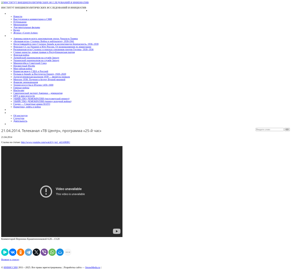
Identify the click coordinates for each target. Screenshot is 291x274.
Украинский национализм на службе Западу (36, 60)
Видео (16, 30)
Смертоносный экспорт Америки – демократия (37, 93)
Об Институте (14, 112)
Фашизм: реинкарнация (25, 82)
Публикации (20, 22)
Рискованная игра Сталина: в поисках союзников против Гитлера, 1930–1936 (53, 49)
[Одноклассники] (20, 252)
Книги (10, 35)
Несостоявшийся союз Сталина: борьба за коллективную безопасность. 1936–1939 (56, 44)
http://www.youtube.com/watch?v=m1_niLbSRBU (45, 142)
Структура (18, 118)
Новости (17, 16)
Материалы (13, 13)
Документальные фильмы (26, 27)
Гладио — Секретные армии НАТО (31, 104)
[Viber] (44, 252)
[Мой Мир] (60, 252)
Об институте (20, 115)
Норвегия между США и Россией (30, 71)
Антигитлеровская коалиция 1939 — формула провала (41, 76)
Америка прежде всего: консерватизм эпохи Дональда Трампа (45, 38)
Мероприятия (20, 24)
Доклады (11, 109)
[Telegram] (28, 252)
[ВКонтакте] (12, 252)
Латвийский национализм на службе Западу (36, 57)
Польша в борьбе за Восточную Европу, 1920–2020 (39, 74)
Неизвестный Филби (24, 66)
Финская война (21, 55)
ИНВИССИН (11, 267)
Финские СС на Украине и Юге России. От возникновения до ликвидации (52, 46)
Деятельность (20, 121)
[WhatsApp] (52, 252)
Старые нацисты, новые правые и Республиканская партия (44, 52)
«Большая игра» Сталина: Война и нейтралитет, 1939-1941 (43, 41)
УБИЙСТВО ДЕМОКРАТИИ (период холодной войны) (42, 101)
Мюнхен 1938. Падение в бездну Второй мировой (39, 79)
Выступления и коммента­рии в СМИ (32, 19)
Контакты (12, 123)
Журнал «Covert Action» (25, 33)
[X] (36, 252)
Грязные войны (21, 87)
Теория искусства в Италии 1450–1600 (33, 85)
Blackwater (18, 90)
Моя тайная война (22, 68)
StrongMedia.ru (92, 267)
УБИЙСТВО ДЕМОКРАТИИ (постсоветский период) (41, 98)
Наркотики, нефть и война (27, 106)
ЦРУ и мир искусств (24, 96)
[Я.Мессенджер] (4, 252)
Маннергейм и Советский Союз (30, 63)
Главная (93, 10)
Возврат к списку (10, 259)
